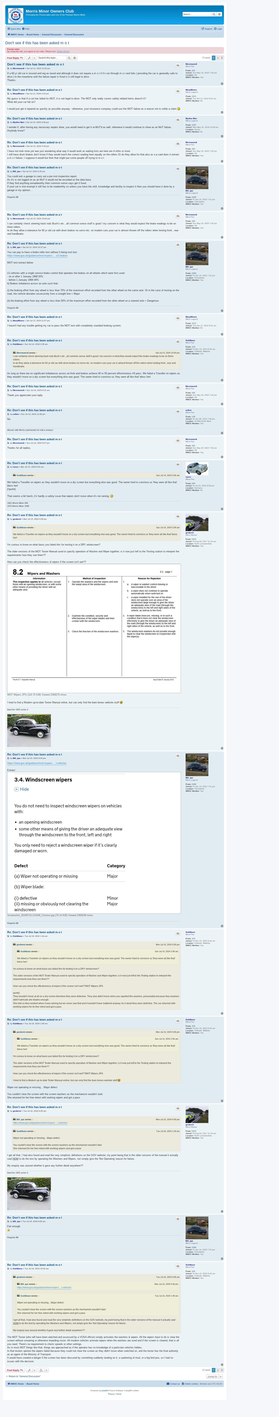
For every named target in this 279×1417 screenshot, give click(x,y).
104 (193, 347)
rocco (188, 477)
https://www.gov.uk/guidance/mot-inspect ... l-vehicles (36, 763)
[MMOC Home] (16, 15)
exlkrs (189, 410)
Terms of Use (63, 51)
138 (193, 417)
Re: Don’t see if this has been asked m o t (34, 89)
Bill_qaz (189, 191)
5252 (194, 539)
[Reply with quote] (177, 65)
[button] (222, 58)
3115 (194, 96)
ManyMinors (191, 90)
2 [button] (217, 58)
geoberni (190, 533)
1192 (194, 125)
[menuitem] (25, 29)
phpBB (105, 1390)
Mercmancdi (191, 64)
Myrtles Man (191, 118)
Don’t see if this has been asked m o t (37, 43)
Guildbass (190, 340)
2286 (194, 197)
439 (193, 483)
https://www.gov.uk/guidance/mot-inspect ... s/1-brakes (37, 255)
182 (193, 70)
